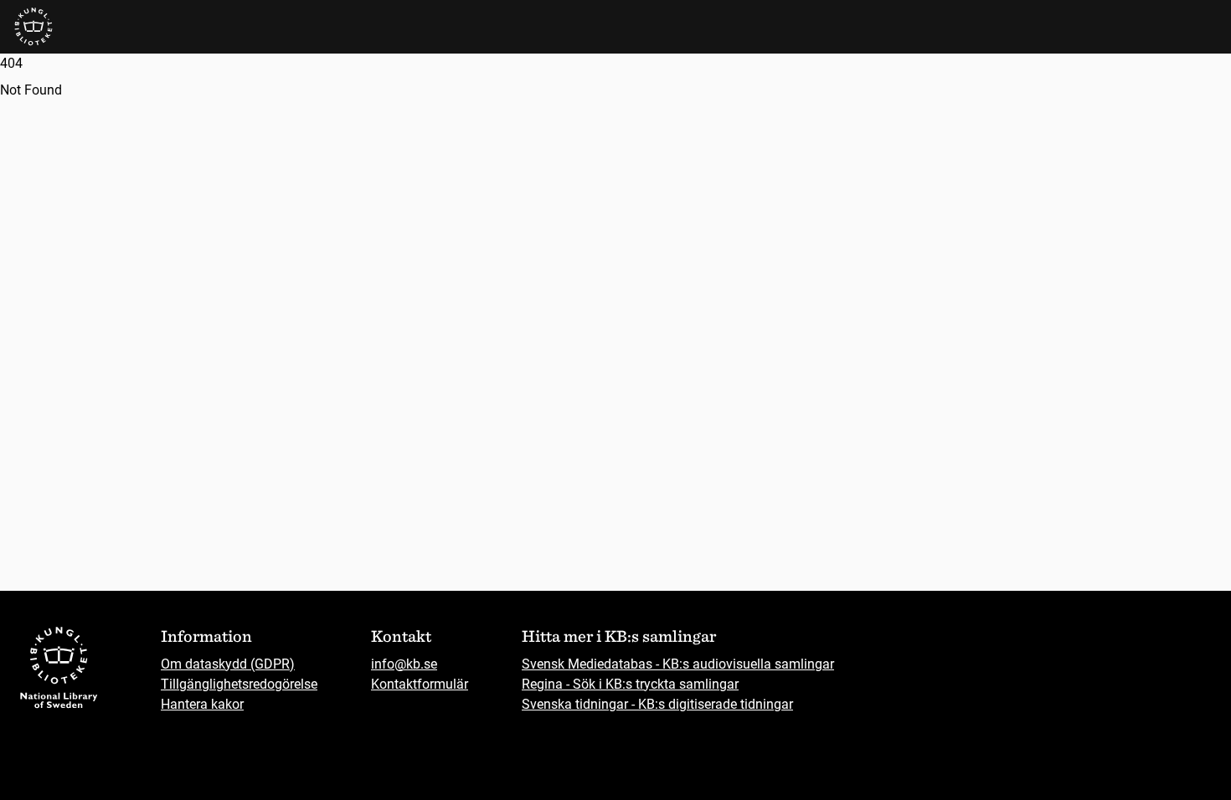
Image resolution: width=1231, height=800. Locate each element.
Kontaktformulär (419, 684)
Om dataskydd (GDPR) (228, 664)
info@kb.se (404, 664)
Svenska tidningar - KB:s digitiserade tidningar (657, 704)
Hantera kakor (202, 704)
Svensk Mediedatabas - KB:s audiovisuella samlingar (678, 664)
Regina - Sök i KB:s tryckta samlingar (630, 684)
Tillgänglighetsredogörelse (239, 684)
